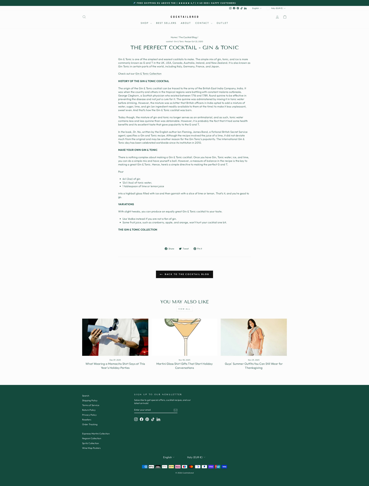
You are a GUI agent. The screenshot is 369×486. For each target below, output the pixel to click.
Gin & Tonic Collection (148, 73)
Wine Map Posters (91, 448)
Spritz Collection (90, 443)
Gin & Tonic (179, 41)
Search (85, 395)
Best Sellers (166, 22)
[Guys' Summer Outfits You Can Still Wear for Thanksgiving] (254, 337)
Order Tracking (89, 424)
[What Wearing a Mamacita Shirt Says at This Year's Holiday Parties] (115, 337)
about (186, 22)
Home (174, 37)
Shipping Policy (90, 400)
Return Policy (89, 410)
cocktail (169, 41)
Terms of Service (90, 405)
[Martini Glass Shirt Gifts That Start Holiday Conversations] (184, 337)
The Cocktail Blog (188, 37)
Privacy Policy (89, 414)
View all (184, 309)
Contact (202, 22)
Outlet (222, 22)
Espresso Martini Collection (96, 433)
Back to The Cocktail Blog (186, 274)
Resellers (86, 419)
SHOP (145, 22)
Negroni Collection (91, 438)
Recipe (188, 41)
